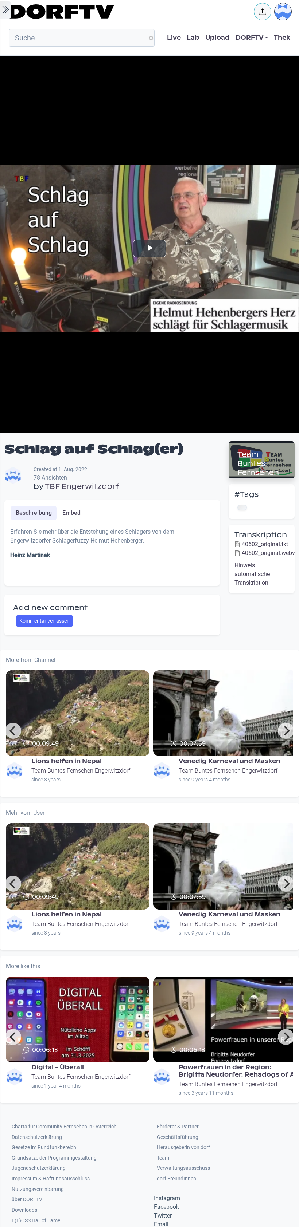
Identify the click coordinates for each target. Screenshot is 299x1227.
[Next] (286, 731)
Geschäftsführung (177, 1137)
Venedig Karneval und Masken (229, 761)
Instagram (167, 1198)
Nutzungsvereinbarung (38, 1189)
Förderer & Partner (178, 1127)
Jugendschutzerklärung (39, 1168)
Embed (71, 512)
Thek (282, 38)
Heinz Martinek (30, 555)
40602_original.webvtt (270, 552)
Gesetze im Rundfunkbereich (44, 1147)
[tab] (34, 513)
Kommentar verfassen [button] (44, 621)
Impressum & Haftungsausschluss (51, 1179)
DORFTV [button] (250, 38)
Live (174, 38)
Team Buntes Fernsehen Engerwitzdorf (260, 473)
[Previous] (13, 731)
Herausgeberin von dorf (183, 1147)
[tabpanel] (112, 554)
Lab (193, 38)
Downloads (24, 1210)
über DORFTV (27, 1199)
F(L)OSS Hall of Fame (36, 1221)
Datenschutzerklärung (37, 1137)
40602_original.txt (265, 544)
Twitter (163, 1215)
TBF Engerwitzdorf (82, 486)
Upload (217, 38)
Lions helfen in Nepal (66, 761)
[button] (262, 11)
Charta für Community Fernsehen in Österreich (64, 1127)
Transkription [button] (260, 535)
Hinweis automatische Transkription (252, 574)
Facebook (166, 1206)
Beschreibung (34, 512)
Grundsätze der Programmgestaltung (54, 1158)
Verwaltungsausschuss (183, 1168)
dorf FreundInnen (176, 1179)
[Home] (126, 11)
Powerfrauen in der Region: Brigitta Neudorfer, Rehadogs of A (237, 1071)
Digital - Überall (57, 1067)
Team (163, 1158)
